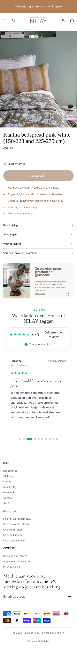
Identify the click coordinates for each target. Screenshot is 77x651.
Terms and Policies (38, 641)
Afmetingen (10, 234)
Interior (7, 481)
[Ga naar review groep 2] (24, 439)
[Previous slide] (4, 6)
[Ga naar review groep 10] (57, 439)
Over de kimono (12, 534)
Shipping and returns (15, 555)
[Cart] (72, 20)
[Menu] (4, 20)
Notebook (9, 492)
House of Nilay (31, 632)
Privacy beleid (11, 566)
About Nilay (10, 486)
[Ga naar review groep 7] (46, 439)
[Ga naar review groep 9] (53, 439)
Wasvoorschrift (12, 243)
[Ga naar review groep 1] (20, 439)
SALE (6, 503)
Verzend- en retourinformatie (20, 253)
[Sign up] (69, 596)
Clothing (8, 476)
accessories (10, 470)
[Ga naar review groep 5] (39, 439)
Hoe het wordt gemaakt (17, 518)
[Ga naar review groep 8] (50, 439)
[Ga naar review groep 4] (35, 439)
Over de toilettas (12, 529)
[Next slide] (72, 6)
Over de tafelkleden (14, 540)
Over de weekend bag (16, 524)
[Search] (13, 20)
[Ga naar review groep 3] (29, 439)
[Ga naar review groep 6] (42, 439)
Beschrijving (10, 225)
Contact (8, 497)
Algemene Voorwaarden (17, 561)
